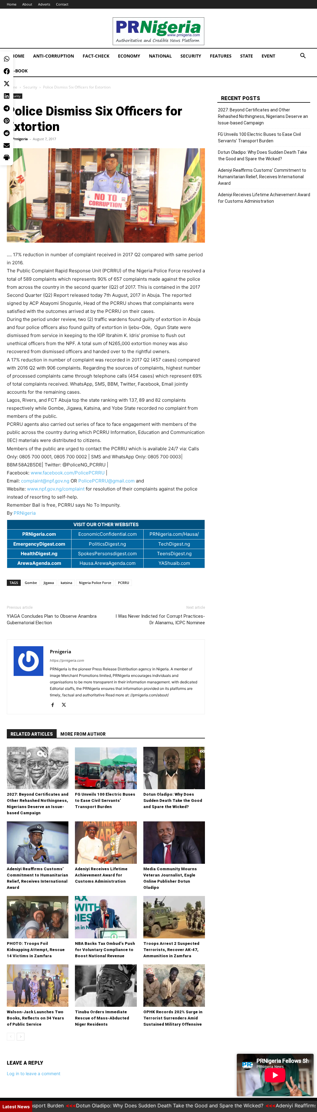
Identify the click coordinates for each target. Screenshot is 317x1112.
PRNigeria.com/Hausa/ (174, 534)
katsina (66, 582)
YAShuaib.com (174, 563)
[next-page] (20, 1037)
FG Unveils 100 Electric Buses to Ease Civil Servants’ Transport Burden (105, 800)
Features (221, 56)
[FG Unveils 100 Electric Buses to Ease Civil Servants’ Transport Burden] (106, 768)
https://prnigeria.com (67, 660)
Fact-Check (96, 56)
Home (17, 56)
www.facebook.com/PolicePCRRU (68, 473)
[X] (66, 705)
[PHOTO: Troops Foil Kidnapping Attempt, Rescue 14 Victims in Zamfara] (37, 917)
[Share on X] (6, 34)
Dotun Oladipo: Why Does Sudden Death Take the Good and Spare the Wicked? (172, 800)
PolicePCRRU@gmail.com (106, 481)
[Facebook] (55, 705)
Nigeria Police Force (95, 582)
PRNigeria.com (39, 534)
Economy (129, 56)
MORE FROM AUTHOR (83, 734)
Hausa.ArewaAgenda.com (108, 563)
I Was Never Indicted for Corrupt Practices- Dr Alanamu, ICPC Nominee (160, 619)
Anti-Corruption (53, 56)
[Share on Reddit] (6, 84)
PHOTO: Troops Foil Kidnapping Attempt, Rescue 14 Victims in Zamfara (36, 949)
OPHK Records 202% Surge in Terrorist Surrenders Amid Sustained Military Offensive (172, 1018)
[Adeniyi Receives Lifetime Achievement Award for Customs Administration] (106, 842)
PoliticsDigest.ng (107, 544)
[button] (302, 56)
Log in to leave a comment (33, 1073)
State (246, 56)
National (160, 56)
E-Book (19, 71)
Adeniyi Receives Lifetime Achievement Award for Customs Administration (101, 875)
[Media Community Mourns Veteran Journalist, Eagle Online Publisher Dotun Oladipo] (174, 842)
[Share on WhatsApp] (6, 9)
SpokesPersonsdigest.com (107, 553)
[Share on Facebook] (6, 22)
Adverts (44, 4)
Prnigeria (20, 138)
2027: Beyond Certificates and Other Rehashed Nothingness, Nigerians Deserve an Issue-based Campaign (263, 116)
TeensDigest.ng (174, 553)
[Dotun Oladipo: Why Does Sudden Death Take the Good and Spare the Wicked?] (174, 768)
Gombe (31, 582)
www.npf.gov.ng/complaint (56, 489)
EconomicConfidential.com (107, 534)
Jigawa (49, 582)
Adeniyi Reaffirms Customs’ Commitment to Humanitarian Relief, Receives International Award (262, 177)
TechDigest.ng (174, 544)
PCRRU (123, 582)
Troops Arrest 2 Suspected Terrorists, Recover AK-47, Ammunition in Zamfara (171, 949)
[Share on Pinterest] (6, 71)
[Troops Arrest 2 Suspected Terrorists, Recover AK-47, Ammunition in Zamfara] (174, 917)
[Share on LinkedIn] (6, 46)
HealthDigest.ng (39, 553)
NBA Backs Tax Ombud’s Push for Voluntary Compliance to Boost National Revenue (105, 949)
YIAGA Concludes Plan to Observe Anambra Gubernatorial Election (52, 619)
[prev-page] (11, 1037)
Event (268, 56)
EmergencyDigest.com (39, 544)
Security (190, 56)
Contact (62, 4)
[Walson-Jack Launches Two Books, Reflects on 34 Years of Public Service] (37, 985)
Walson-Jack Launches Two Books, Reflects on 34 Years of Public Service (35, 1018)
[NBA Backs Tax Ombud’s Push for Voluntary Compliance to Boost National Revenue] (106, 917)
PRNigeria (25, 513)
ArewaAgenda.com (39, 563)
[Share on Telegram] (6, 59)
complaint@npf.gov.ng (45, 481)
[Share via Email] (6, 96)
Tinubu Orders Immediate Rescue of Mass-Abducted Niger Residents (102, 1018)
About (27, 4)
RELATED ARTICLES (32, 734)
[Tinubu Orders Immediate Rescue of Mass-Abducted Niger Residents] (106, 985)
